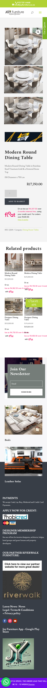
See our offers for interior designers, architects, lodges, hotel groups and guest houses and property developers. (23, 540)
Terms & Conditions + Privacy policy (18, 611)
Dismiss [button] (31, 684)
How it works (23, 220)
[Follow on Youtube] (15, 621)
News (22, 606)
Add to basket (17, 202)
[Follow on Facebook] (5, 621)
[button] (38, 32)
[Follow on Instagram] (10, 621)
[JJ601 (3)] (23, 92)
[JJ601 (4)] (23, 123)
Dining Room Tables (31, 230)
